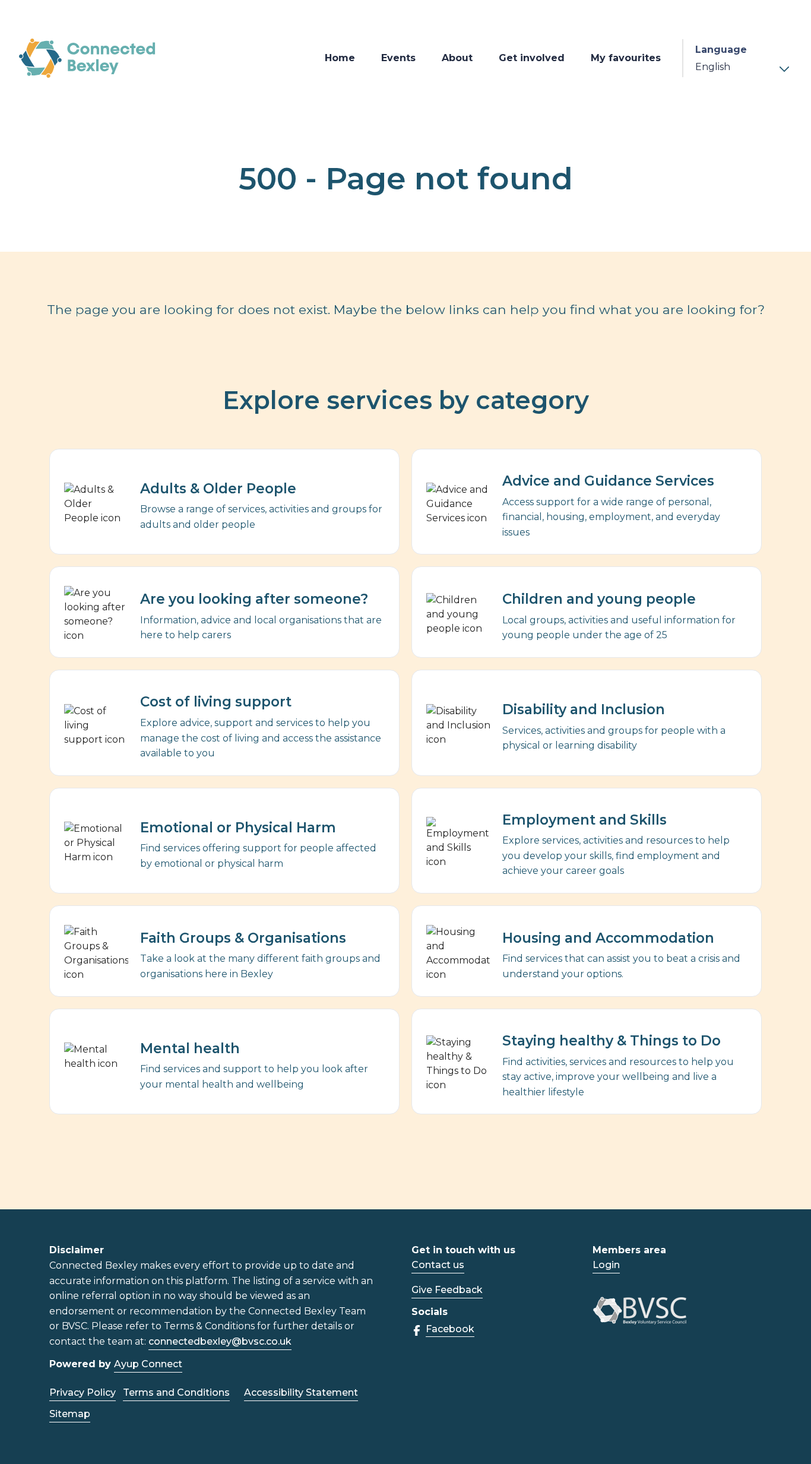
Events (398, 58)
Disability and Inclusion (583, 709)
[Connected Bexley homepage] (87, 58)
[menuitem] (340, 58)
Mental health (190, 1048)
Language (721, 49)
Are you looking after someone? (254, 599)
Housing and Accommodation (608, 938)
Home (340, 58)
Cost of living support (216, 701)
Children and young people (599, 599)
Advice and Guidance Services (608, 481)
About (457, 58)
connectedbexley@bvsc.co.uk (220, 1341)
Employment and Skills (584, 820)
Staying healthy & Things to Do (611, 1040)
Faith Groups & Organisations (243, 938)
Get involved (532, 58)
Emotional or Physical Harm (238, 827)
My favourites (626, 58)
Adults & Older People (218, 488)
